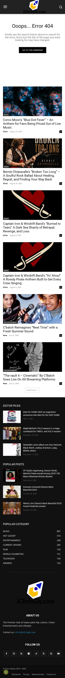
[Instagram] (14, 654)
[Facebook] (6, 654)
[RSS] (21, 654)
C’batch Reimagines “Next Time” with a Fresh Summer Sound (30, 329)
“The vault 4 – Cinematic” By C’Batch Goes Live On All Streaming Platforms (29, 377)
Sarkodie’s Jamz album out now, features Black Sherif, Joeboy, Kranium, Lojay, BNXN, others (42, 448)
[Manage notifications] (5, 672)
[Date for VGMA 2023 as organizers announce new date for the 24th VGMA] (12, 417)
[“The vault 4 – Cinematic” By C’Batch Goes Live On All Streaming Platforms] (32, 357)
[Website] (51, 654)
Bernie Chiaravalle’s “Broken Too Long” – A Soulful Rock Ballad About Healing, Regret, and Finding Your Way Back (31, 175)
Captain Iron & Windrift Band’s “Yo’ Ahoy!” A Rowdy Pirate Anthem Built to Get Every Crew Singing (32, 279)
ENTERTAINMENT (10, 322)
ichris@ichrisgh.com (25, 632)
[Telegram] (29, 654)
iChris (5, 131)
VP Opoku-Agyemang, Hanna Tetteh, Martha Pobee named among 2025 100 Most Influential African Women (41, 473)
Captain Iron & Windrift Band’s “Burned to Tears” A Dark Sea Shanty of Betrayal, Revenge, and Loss (32, 227)
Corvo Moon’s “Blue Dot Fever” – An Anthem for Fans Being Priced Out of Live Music (32, 123)
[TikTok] (36, 654)
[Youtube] (59, 654)
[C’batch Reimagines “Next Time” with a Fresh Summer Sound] (32, 309)
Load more (31, 390)
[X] (44, 654)
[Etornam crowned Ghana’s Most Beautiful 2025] (12, 492)
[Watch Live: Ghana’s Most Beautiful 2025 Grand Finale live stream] (12, 508)
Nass (5, 335)
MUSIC (6, 115)
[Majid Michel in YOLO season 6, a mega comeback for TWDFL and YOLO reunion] (12, 433)
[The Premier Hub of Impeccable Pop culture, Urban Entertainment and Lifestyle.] (32, 592)
